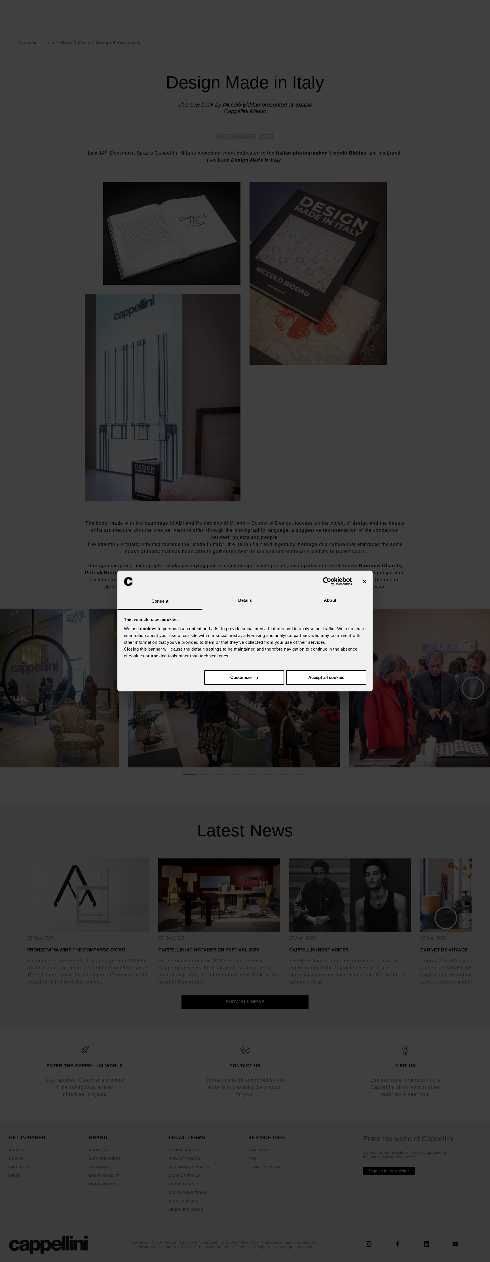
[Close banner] (364, 581)
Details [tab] (245, 600)
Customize (241, 677)
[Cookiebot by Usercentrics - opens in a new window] (327, 581)
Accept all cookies (326, 677)
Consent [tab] (159, 601)
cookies (148, 628)
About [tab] (330, 600)
